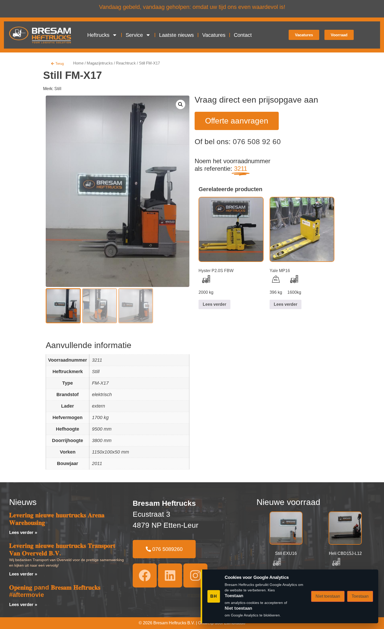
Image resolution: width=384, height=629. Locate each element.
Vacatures (213, 35)
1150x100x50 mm (110, 452)
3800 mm (102, 440)
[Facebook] (145, 575)
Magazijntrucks (100, 63)
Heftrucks (98, 35)
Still (57, 88)
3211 (97, 360)
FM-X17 (100, 383)
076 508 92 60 (257, 142)
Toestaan (360, 596)
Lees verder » (23, 532)
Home (78, 63)
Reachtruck (126, 63)
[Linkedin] (170, 575)
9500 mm (102, 429)
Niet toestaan (328, 596)
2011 (97, 463)
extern (98, 406)
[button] (180, 104)
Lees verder (214, 304)
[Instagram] (195, 575)
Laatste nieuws (176, 35)
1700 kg (100, 417)
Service (134, 35)
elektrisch (102, 394)
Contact (243, 35)
